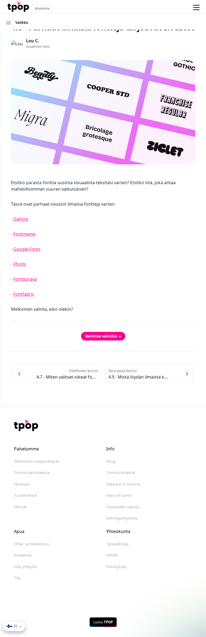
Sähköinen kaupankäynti (36, 461)
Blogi (111, 461)
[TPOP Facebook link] (124, 588)
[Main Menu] (196, 7)
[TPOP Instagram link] (138, 588)
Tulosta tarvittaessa (31, 472)
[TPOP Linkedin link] (110, 588)
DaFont (20, 219)
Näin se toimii (119, 495)
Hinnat (20, 506)
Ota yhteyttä (25, 566)
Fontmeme (24, 234)
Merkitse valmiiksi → (103, 336)
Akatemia (22, 555)
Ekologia (22, 484)
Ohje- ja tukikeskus (31, 543)
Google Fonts (27, 249)
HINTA (112, 555)
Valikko (21, 22)
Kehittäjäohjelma (121, 518)
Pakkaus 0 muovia (123, 484)
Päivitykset (116, 566)
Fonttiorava (25, 279)
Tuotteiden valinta (122, 506)
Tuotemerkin (25, 495)
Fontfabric (23, 294)
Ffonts (19, 264)
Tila (17, 577)
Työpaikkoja (117, 543)
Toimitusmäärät (120, 472)
